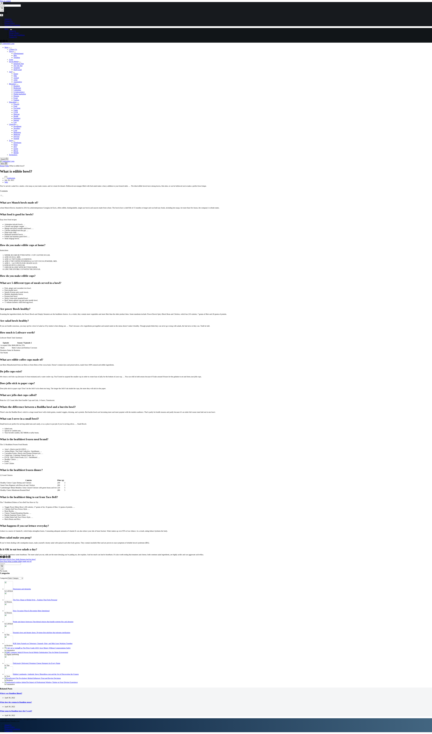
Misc (15, 55)
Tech (10, 141)
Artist (15, 80)
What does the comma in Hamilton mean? (16, 702)
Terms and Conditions (17, 35)
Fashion (16, 100)
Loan (15, 130)
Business (17, 86)
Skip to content (5, 1)
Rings (16, 145)
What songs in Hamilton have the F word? (16, 711)
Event (16, 98)
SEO (15, 147)
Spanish (16, 138)
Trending (17, 57)
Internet (16, 120)
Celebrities (17, 90)
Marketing (17, 132)
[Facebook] (1, 42)
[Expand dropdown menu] (11, 29)
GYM (16, 112)
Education (12, 102)
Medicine (17, 134)
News (11, 51)
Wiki (15, 76)
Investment (17, 126)
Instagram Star (19, 64)
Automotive (18, 82)
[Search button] (2, 567)
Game (16, 110)
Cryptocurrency (19, 92)
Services (16, 136)
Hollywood (18, 70)
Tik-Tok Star (18, 66)
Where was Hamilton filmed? (11, 693)
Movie (16, 151)
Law (15, 122)
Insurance (17, 118)
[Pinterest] (6, 42)
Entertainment (18, 53)
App (10, 72)
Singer (16, 74)
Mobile (16, 153)
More (6, 29)
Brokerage (17, 88)
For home (17, 108)
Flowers (16, 104)
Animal (16, 78)
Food (15, 106)
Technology (13, 155)
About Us (12, 31)
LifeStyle (12, 124)
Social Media (13, 62)
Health (16, 116)
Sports (16, 149)
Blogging (12, 84)
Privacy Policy (14, 33)
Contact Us (13, 37)
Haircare (17, 114)
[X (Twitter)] (4, 42)
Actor (11, 60)
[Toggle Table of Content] (1, 196)
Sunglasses (17, 143)
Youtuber (17, 68)
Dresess (16, 96)
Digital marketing (20, 94)
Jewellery (17, 128)
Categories (4, 578)
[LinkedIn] (9, 557)
